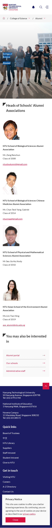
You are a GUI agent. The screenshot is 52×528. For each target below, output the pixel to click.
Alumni (38, 18)
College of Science (18, 18)
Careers (6, 481)
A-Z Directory (9, 486)
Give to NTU (9, 462)
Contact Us (8, 491)
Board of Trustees (11, 433)
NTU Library (9, 443)
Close (15, 519)
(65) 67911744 (13, 397)
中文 (5, 438)
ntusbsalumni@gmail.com (15, 164)
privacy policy (29, 514)
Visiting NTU (9, 476)
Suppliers (7, 448)
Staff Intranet (9, 452)
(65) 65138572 (13, 417)
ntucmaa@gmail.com (12, 218)
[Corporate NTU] (4, 18)
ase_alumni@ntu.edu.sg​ (14, 325)
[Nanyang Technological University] (17, 7)
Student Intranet (11, 457)
